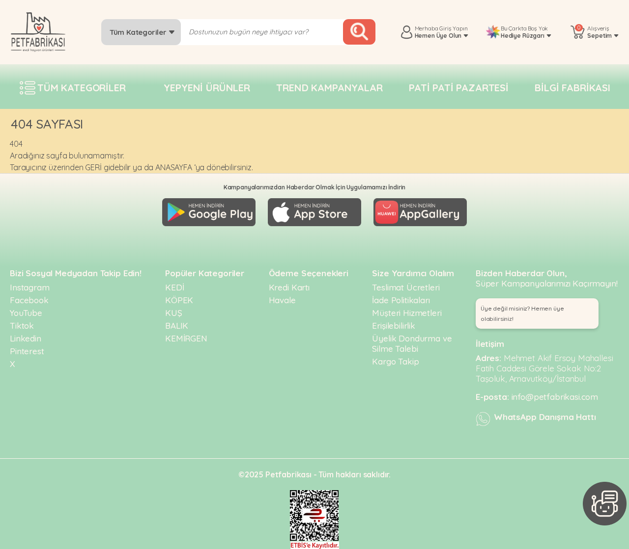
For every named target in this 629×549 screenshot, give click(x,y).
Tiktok (22, 325)
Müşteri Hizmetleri (406, 313)
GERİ (93, 167)
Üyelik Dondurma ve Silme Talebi (412, 343)
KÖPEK (179, 300)
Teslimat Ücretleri (405, 287)
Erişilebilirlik (393, 325)
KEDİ (174, 287)
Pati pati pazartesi (459, 87)
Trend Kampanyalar (329, 87)
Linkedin (25, 338)
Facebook (29, 300)
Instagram (30, 287)
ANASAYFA (173, 167)
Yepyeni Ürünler (207, 87)
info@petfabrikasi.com (555, 397)
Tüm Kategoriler (139, 32)
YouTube (26, 313)
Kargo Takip (395, 361)
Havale (282, 300)
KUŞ (173, 313)
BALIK (176, 325)
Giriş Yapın (453, 28)
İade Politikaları (400, 300)
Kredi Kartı (289, 287)
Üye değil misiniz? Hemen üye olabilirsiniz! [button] (522, 313)
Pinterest (27, 351)
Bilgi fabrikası (572, 87)
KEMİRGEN (186, 338)
